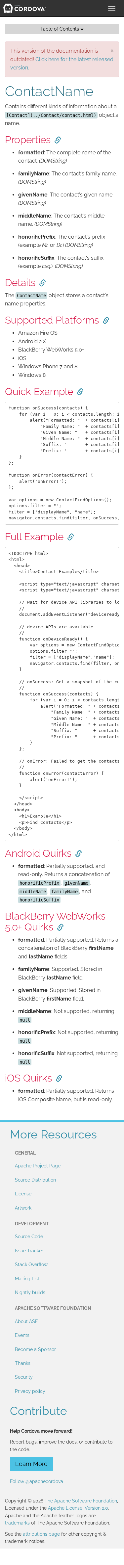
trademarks (17, 1523)
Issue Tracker (29, 1250)
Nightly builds (30, 1292)
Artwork (23, 1208)
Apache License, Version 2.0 (78, 1508)
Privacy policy (30, 1391)
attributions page (41, 1534)
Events (22, 1335)
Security (24, 1377)
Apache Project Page (38, 1165)
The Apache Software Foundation (81, 1500)
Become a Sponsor (35, 1349)
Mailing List (27, 1278)
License (23, 1193)
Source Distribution (35, 1180)
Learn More (31, 1463)
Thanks (22, 1363)
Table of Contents (60, 29)
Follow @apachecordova (36, 1481)
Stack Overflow (31, 1264)
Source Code (29, 1236)
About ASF (26, 1321)
